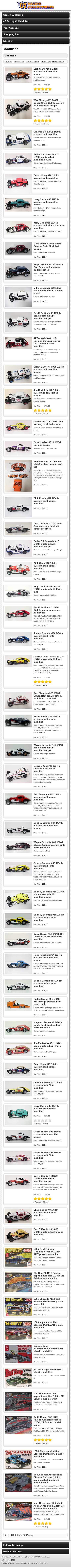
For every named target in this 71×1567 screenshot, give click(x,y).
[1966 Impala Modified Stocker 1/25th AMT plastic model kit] (18, 1339)
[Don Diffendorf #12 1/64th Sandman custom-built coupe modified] (18, 534)
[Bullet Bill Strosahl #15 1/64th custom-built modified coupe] (18, 556)
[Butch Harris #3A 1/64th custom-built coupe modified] (18, 726)
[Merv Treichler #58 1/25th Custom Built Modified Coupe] (18, 254)
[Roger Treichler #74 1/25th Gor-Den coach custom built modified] (18, 279)
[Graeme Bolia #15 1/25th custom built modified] (18, 147)
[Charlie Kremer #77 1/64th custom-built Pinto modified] (18, 1095)
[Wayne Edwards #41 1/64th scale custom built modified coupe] (18, 757)
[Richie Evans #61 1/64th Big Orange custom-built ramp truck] (18, 1010)
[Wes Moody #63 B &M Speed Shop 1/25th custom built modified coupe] (18, 118)
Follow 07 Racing (13, 1545)
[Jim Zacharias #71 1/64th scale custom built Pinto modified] (18, 1055)
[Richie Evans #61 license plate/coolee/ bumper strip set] (18, 491)
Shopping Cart (11, 34)
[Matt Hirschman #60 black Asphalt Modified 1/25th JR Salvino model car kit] (18, 1520)
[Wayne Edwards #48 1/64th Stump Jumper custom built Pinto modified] (18, 852)
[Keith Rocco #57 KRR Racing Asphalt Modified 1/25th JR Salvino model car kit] (18, 1433)
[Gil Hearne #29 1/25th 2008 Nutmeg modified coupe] (18, 433)
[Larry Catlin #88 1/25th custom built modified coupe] (18, 210)
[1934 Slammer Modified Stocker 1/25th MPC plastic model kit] (18, 1468)
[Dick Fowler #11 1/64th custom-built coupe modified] (18, 516)
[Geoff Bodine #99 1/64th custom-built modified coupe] (18, 1142)
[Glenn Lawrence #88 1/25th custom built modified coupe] (18, 382)
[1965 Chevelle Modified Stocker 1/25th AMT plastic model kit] (18, 1315)
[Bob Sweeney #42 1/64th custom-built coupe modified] (18, 804)
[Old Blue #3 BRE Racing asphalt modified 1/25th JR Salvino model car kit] (18, 1291)
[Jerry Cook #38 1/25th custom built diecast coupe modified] (18, 234)
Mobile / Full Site (12, 1551)
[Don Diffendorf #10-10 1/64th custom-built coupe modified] (18, 1242)
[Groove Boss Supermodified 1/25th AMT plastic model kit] (18, 1362)
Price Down (58, 61)
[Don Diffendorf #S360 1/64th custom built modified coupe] (18, 1188)
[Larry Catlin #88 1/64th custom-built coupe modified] (18, 1124)
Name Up (19, 61)
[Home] (35, 8)
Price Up (45, 61)
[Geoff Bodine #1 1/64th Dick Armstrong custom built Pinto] (18, 620)
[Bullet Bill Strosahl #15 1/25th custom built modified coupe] (18, 166)
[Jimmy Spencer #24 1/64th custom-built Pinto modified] (18, 645)
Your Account (10, 28)
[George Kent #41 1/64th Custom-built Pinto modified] (18, 782)
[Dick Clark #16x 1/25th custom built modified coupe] (18, 82)
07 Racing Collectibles (16, 21)
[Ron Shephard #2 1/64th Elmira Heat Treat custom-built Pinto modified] (18, 707)
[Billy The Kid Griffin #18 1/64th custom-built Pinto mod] (18, 599)
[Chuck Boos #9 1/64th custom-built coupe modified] (18, 1222)
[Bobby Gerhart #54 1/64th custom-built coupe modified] (18, 992)
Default (8, 61)
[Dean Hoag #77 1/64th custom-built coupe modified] (18, 1075)
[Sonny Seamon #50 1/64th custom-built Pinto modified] (18, 875)
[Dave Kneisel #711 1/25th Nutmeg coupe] (18, 454)
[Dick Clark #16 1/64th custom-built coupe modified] (18, 575)
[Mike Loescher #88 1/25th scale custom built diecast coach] (18, 306)
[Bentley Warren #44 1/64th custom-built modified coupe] (18, 835)
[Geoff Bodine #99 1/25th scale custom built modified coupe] (18, 331)
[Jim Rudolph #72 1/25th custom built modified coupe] (18, 408)
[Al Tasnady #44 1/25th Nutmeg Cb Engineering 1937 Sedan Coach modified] (18, 348)
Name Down (32, 61)
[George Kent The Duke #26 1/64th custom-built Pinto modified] (18, 666)
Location (8, 41)
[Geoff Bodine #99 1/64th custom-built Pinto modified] (18, 1164)
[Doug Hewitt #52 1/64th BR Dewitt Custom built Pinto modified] (18, 947)
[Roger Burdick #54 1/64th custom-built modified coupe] (18, 973)
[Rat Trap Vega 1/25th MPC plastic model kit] (18, 1386)
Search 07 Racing (13, 14)
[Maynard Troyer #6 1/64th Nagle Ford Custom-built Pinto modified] (18, 1034)
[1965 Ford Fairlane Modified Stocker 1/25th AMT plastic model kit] (18, 1266)
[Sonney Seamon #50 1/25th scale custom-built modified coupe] (18, 907)
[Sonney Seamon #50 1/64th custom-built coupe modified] (18, 927)
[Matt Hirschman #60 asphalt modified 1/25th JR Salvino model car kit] (18, 1410)
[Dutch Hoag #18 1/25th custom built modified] (18, 192)
